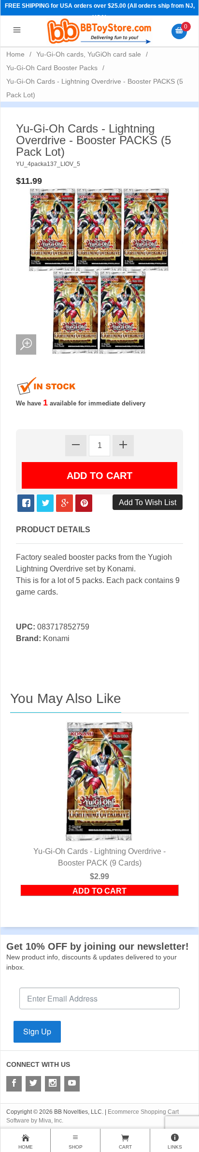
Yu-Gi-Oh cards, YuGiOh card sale (88, 54)
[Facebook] (14, 1084)
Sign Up (37, 1031)
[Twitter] (33, 1084)
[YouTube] (72, 1084)
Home (15, 54)
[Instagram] (52, 1084)
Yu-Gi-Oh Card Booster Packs (52, 68)
